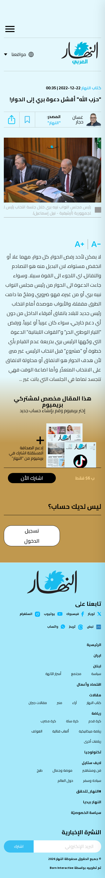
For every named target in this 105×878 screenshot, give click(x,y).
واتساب (52, 626)
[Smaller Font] (94, 244)
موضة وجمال (62, 770)
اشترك (18, 846)
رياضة (96, 713)
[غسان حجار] (94, 119)
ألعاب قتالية (60, 731)
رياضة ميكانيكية (90, 731)
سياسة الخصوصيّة (86, 812)
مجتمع (76, 673)
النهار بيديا (92, 802)
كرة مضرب (48, 721)
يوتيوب (49, 614)
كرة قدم (94, 721)
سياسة (96, 673)
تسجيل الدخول (32, 536)
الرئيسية (94, 644)
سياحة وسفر (92, 780)
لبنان (97, 666)
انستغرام (26, 614)
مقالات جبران (38, 702)
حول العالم (65, 780)
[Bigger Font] (79, 244)
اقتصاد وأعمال (89, 684)
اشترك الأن (32, 478)
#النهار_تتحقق (88, 791)
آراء (74, 702)
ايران (97, 655)
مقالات (95, 695)
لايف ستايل (91, 762)
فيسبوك (72, 614)
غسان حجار (77, 119)
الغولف (36, 731)
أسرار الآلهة (53, 673)
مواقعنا (18, 54)
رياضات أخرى (92, 741)
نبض (90, 626)
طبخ (40, 770)
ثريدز (72, 626)
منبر (59, 702)
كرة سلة (72, 721)
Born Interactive (61, 868)
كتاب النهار (91, 88)
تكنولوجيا (92, 752)
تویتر (91, 614)
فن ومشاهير (91, 770)
